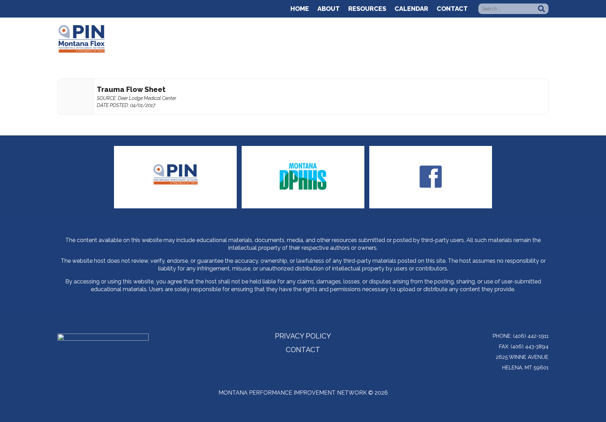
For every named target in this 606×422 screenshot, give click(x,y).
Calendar (411, 8)
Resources (367, 8)
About (328, 8)
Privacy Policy (303, 337)
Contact (452, 8)
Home (299, 8)
